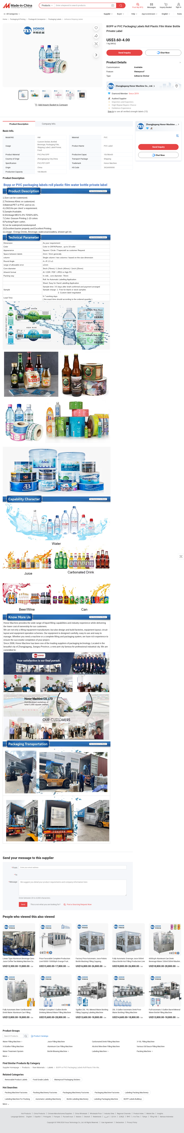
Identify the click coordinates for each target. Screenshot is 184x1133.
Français (57, 1116)
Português (47, 1116)
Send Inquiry (124, 52)
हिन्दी (128, 1116)
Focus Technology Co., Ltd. (74, 1122)
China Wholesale (81, 1113)
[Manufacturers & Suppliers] (17, 5)
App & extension (148, 14)
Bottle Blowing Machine (57, 1051)
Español (38, 1116)
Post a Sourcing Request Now (78, 904)
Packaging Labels (54, 19)
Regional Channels (124, 1113)
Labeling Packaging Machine (106, 1099)
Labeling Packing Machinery (136, 1092)
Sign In (111, 111)
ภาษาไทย (136, 1116)
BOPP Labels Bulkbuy (133, 1099)
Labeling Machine (99, 1051)
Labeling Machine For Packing (17, 1099)
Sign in (178, 7)
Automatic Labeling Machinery (48, 1099)
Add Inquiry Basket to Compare (53, 104)
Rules (179, 14)
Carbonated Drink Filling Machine (105, 1041)
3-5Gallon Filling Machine (13, 1046)
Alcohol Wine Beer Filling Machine (106, 1046)
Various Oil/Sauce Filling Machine (150, 1046)
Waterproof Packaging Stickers (67, 1079)
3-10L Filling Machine (145, 1041)
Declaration (120, 1122)
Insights (160, 1113)
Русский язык (68, 1116)
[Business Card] (177, 135)
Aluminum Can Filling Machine (59, 1046)
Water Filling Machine (11, 1041)
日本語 (121, 1116)
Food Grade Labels (41, 1079)
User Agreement (107, 1122)
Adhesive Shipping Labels (73, 19)
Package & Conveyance (36, 19)
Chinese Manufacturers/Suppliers (60, 1113)
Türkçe (144, 1116)
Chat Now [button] (165, 52)
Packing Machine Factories (16, 1092)
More (5, 1104)
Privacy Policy (132, 1122)
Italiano (78, 1116)
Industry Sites (109, 1113)
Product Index (138, 1113)
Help (133, 14)
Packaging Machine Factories (107, 1092)
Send (23, 904)
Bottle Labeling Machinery (77, 1099)
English (29, 1116)
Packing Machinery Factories (45, 1092)
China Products (39, 1113)
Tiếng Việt (153, 1116)
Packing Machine (144, 1051)
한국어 (113, 1116)
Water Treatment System (13, 1051)
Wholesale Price (96, 1113)
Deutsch (87, 1116)
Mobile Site (150, 1113)
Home (5, 19)
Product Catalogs (40, 1036)
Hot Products (26, 1113)
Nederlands (97, 1116)
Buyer (119, 14)
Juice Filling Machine (56, 1041)
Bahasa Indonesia (166, 1116)
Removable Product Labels (16, 1079)
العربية (106, 1116)
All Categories (12, 14)
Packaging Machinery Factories (76, 1092)
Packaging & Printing (17, 19)
